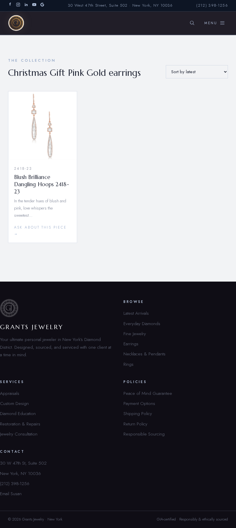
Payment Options (139, 403)
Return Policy (135, 423)
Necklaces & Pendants (144, 353)
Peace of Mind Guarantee (147, 393)
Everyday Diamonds (141, 323)
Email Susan (11, 493)
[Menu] (214, 23)
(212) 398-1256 (212, 5)
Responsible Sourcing (144, 434)
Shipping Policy (137, 413)
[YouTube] (34, 5)
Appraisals (9, 393)
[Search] (191, 23)
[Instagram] (18, 5)
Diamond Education (18, 413)
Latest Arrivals (136, 313)
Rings (128, 364)
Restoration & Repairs (20, 423)
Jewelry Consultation (18, 434)
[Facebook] (10, 5)
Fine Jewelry (134, 333)
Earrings (130, 343)
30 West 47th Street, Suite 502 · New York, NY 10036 (120, 5)
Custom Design (14, 403)
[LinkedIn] (26, 5)
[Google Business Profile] (42, 5)
